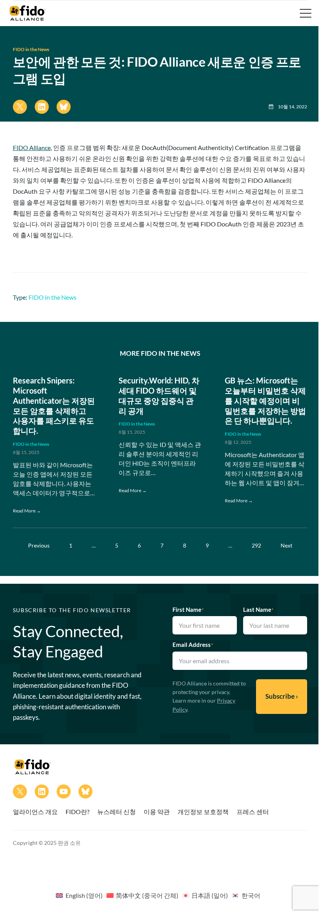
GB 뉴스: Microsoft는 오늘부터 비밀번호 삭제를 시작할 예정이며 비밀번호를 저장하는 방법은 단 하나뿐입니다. (265, 400)
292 (256, 545)
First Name (188, 609)
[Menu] (304, 13)
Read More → (27, 511)
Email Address (192, 644)
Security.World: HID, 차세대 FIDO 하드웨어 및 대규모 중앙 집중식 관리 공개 (159, 395)
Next (286, 545)
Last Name (258, 609)
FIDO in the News (31, 49)
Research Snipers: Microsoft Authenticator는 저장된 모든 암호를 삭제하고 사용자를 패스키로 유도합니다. (54, 405)
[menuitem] (79, 895)
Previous (39, 545)
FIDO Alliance (32, 147)
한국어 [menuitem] (251, 895)
